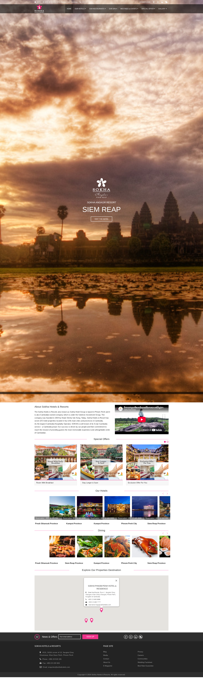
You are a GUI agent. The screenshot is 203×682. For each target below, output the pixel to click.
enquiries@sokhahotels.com (59, 667)
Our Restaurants (97, 9)
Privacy (140, 652)
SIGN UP (88, 637)
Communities (142, 659)
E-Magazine (107, 666)
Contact (106, 659)
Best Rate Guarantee (145, 666)
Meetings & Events (128, 9)
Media (105, 655)
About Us (106, 662)
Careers (141, 655)
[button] (101, 610)
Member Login (144, 2)
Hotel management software (41, 393)
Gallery (162, 9)
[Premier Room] (82, 547)
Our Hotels (80, 9)
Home (69, 9)
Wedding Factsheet (145, 662)
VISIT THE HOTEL (101, 219)
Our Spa (112, 9)
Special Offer (147, 9)
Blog (105, 652)
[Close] (116, 580)
